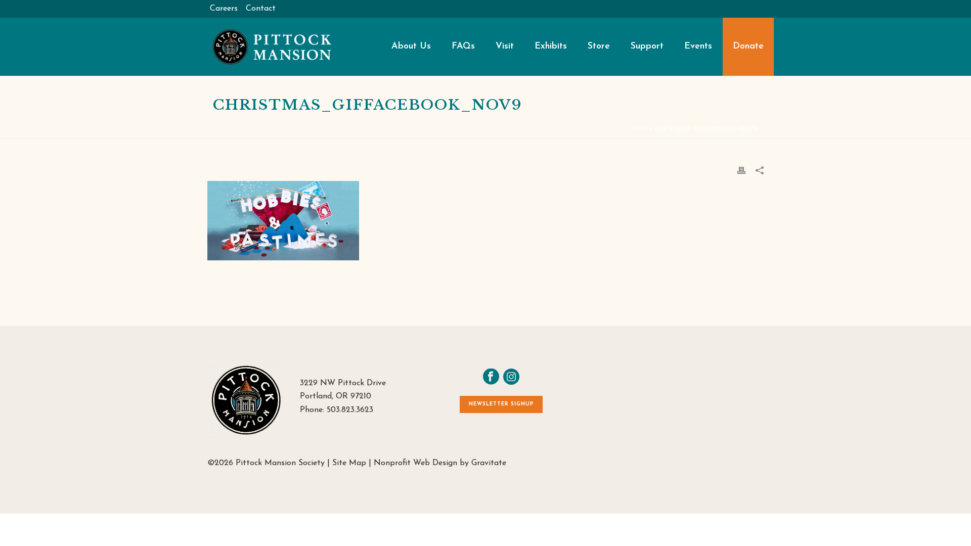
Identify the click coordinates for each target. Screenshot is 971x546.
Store (599, 46)
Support (647, 46)
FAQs (463, 46)
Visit (505, 46)
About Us (411, 46)
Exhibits (551, 46)
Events (698, 46)
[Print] (741, 170)
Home (638, 129)
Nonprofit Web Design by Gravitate (440, 463)
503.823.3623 (350, 410)
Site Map (349, 463)
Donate (748, 46)
